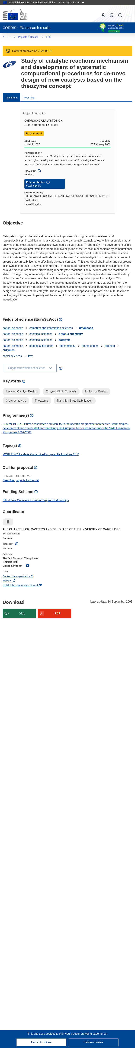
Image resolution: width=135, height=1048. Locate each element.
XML (22, 613)
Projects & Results (28, 36)
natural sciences (13, 327)
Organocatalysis (16, 400)
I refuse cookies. (93, 1042)
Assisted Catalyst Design (21, 391)
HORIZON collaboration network (25, 585)
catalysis (64, 339)
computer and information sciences (51, 327)
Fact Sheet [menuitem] (11, 97)
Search (120, 15)
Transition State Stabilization (74, 400)
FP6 (48, 36)
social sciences (12, 356)
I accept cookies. (41, 1042)
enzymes (9, 350)
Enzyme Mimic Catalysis (61, 391)
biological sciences (41, 345)
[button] (111, 15)
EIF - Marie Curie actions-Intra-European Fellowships (36, 500)
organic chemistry (71, 333)
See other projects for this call (21, 480)
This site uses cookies (42, 1033)
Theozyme (41, 400)
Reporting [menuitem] (29, 97)
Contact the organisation (21, 576)
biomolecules (90, 345)
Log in (103, 15)
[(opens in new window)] (15, 14)
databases (86, 327)
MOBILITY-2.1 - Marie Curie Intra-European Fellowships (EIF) (41, 454)
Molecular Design (96, 391)
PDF (57, 613)
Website (12, 581)
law (30, 356)
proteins (110, 345)
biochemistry (67, 345)
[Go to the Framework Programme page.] (9, 64)
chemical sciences (40, 333)
